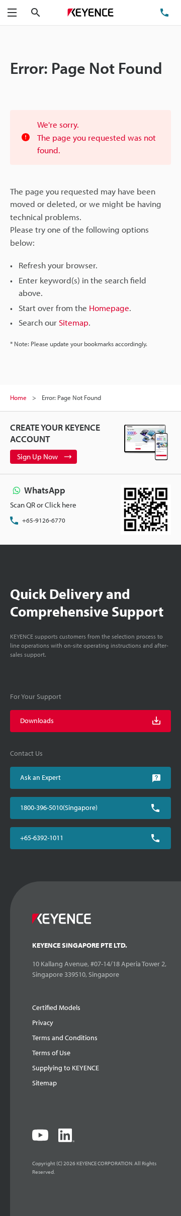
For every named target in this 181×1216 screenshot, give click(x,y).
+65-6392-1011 (41, 837)
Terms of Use (51, 1052)
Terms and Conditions (65, 1037)
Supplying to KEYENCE (65, 1067)
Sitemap (44, 1082)
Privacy (42, 1022)
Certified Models (56, 1007)
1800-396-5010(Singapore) (59, 807)
